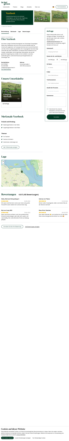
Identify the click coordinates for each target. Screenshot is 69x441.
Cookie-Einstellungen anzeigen (23, 438)
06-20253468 (4, 66)
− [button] (3, 163)
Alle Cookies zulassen (7, 438)
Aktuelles (29, 7)
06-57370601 (4, 64)
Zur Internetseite (6, 69)
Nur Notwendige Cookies (39, 438)
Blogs (22, 7)
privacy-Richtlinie (21, 435)
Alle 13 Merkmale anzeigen (10, 147)
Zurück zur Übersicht (7, 26)
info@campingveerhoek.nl (8, 67)
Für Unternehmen (61, 6)
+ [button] (3, 161)
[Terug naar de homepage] (5, 3)
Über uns (37, 7)
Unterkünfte (6, 7)
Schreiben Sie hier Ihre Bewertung (12, 226)
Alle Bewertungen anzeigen (32, 226)
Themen (15, 7)
